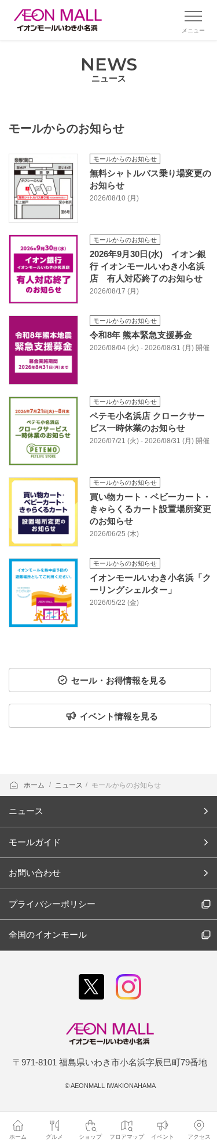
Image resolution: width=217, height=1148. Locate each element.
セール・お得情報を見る (119, 680)
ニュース (69, 785)
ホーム (35, 785)
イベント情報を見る (119, 716)
